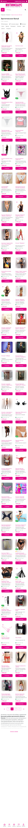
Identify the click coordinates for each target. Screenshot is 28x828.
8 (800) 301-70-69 (20, 1)
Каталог (8, 14)
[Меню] (3, 10)
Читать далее (14, 731)
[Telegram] (26, 1)
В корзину (7, 55)
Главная (3, 14)
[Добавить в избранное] (2, 33)
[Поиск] (25, 9)
